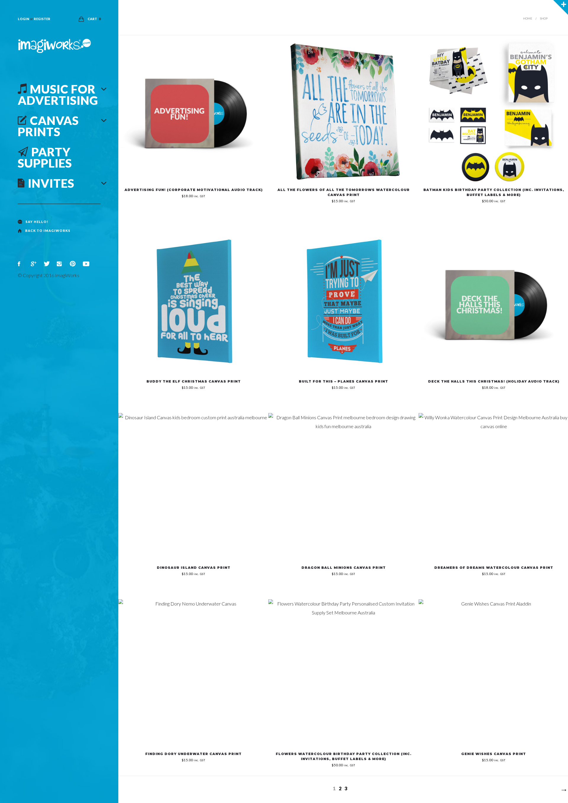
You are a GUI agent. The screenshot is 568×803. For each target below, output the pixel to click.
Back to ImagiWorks (47, 230)
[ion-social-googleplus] (34, 263)
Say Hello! (36, 222)
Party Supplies (45, 157)
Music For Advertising (58, 94)
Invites (51, 183)
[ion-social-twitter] (47, 263)
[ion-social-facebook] (21, 263)
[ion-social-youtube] (86, 263)
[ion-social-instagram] (60, 263)
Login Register (34, 19)
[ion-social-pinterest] (73, 263)
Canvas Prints (48, 126)
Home (527, 18)
